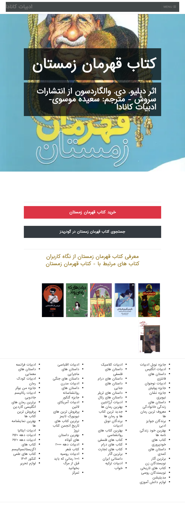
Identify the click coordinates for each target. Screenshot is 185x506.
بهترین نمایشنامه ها (24, 423)
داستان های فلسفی (114, 372)
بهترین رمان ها (112, 406)
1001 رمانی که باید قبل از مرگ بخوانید (66, 463)
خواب (118, 468)
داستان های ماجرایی (70, 372)
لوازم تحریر (28, 463)
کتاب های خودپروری (159, 442)
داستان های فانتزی (157, 376)
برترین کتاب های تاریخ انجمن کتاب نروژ (66, 425)
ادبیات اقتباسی (68, 364)
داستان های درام (110, 378)
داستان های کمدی (157, 452)
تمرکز (75, 472)
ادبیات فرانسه (26, 364)
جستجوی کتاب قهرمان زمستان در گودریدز (92, 232)
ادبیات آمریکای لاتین (68, 405)
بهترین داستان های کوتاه (69, 437)
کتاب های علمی (24, 454)
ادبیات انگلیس (155, 369)
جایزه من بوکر (25, 388)
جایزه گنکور (71, 397)
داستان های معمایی (27, 372)
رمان (32, 383)
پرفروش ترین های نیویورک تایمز (66, 414)
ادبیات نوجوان (155, 383)
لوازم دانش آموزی (153, 482)
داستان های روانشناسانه (70, 390)
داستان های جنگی (66, 378)
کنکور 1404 (28, 458)
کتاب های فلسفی (110, 440)
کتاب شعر (72, 449)
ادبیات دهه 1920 (24, 440)
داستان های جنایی (114, 386)
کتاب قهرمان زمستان (94, 64)
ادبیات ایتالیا (27, 430)
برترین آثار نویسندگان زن (155, 461)
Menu (168, 7)
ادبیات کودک (26, 378)
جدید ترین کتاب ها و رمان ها (111, 414)
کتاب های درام (112, 444)
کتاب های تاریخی (153, 468)
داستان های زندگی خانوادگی (154, 405)
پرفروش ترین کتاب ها (26, 414)
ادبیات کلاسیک (112, 364)
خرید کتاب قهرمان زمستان (92, 212)
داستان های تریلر (110, 392)
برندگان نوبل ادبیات (113, 423)
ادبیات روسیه (69, 454)
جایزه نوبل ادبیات (153, 364)
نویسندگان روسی (153, 472)
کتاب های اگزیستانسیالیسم (24, 447)
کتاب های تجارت (110, 449)
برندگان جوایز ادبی (156, 423)
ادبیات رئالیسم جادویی (25, 395)
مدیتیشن (159, 477)
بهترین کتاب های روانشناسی (110, 433)
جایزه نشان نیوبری (157, 395)
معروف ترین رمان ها (153, 414)
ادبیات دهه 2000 (67, 444)
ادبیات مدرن (70, 383)
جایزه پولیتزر (157, 388)
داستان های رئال (110, 397)
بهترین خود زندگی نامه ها (153, 433)
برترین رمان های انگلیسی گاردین (24, 405)
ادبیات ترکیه (114, 463)
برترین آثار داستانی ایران (113, 456)
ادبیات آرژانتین (112, 402)
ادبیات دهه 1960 (24, 435)
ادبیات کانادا (19, 7)
